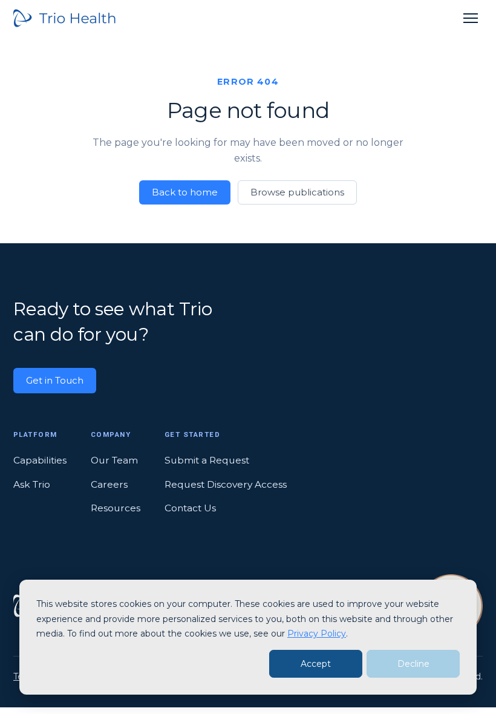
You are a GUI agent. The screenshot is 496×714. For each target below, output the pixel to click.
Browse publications (297, 192)
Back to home (185, 192)
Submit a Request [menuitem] (207, 460)
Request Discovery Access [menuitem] (226, 484)
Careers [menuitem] (109, 484)
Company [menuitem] (111, 434)
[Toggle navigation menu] (470, 18)
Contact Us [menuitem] (190, 508)
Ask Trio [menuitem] (31, 484)
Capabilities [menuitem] (40, 460)
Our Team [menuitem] (114, 460)
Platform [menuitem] (35, 434)
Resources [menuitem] (115, 508)
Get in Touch (54, 380)
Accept (316, 663)
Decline (413, 663)
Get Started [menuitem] (192, 434)
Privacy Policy (316, 633)
